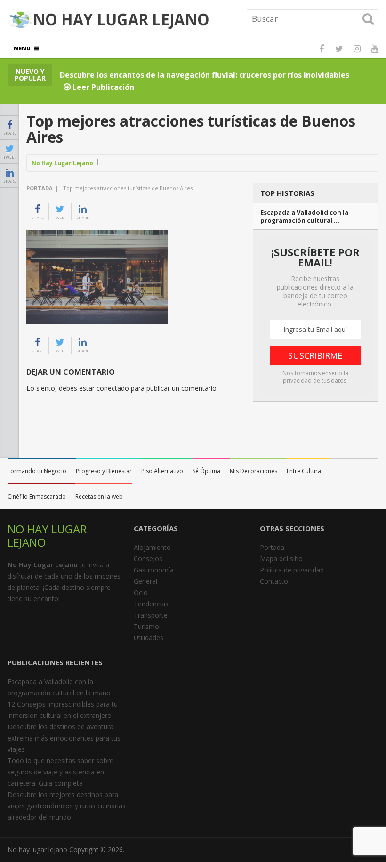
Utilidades (148, 637)
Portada (39, 188)
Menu (22, 48)
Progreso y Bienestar (104, 471)
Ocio (141, 592)
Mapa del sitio (281, 558)
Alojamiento (152, 547)
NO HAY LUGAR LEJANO (47, 535)
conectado (112, 388)
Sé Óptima (206, 471)
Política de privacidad (292, 569)
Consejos (148, 558)
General (145, 581)
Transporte (151, 615)
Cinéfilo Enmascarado (37, 496)
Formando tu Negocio (37, 471)
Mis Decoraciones (253, 471)
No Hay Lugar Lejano (62, 163)
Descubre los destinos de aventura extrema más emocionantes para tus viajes (64, 738)
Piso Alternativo (162, 471)
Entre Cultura (304, 471)
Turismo (146, 626)
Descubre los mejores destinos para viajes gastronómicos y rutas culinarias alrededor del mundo (67, 806)
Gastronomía (154, 569)
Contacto (274, 581)
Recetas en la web (99, 496)
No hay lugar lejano (37, 849)
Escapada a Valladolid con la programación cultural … (304, 217)
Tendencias (151, 603)
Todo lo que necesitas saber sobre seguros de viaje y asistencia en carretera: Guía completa (60, 772)
